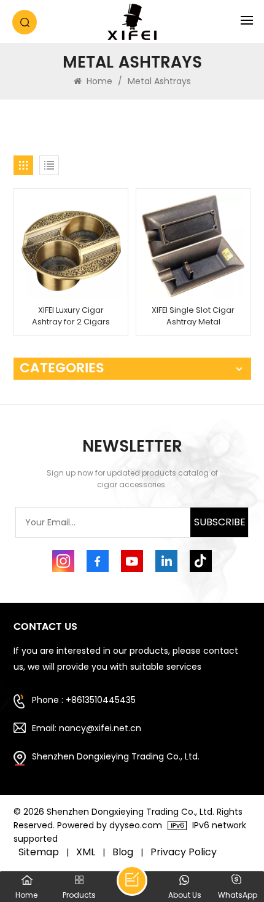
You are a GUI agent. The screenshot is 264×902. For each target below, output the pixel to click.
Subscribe (220, 522)
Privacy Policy (183, 852)
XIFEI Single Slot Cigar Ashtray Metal (193, 316)
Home (98, 81)
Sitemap (38, 852)
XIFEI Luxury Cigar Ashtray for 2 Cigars (71, 316)
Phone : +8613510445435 (84, 700)
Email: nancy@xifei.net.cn (86, 728)
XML (85, 852)
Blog (122, 852)
